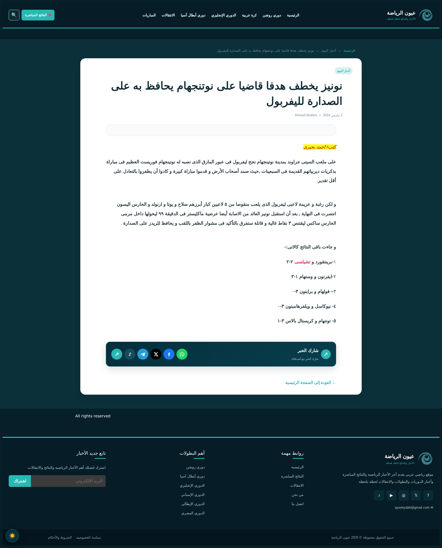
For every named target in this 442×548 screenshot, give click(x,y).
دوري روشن (272, 15)
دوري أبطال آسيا (193, 15)
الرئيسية (293, 15)
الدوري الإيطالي (193, 504)
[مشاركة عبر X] (155, 354)
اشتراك (20, 481)
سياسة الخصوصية (88, 537)
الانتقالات (168, 15)
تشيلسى (302, 261)
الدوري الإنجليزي (223, 15)
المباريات (149, 15)
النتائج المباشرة (292, 476)
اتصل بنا (298, 504)
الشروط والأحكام (60, 537)
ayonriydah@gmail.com (412, 507)
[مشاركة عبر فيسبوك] (168, 354)
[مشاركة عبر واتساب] (181, 354)
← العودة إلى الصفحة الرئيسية (310, 382)
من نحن (298, 495)
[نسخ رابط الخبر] (129, 354)
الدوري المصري (193, 513)
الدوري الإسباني (193, 495)
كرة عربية (249, 15)
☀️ (12, 535)
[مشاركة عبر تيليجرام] (142, 354)
